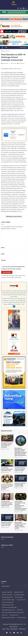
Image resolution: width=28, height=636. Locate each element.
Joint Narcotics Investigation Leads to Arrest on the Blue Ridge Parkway (6, 503)
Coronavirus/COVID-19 (8, 599)
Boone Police (19, 597)
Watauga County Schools (14, 216)
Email (3, 254)
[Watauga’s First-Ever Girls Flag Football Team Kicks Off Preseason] (7, 437)
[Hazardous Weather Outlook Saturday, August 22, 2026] (21, 462)
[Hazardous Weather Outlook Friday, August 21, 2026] (21, 478)
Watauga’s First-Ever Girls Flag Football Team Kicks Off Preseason (7, 445)
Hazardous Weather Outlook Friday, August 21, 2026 (20, 484)
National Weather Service (8, 609)
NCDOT (20, 609)
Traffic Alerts (22, 629)
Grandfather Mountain (8, 604)
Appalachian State (7, 592)
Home (4, 51)
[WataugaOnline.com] (14, 3)
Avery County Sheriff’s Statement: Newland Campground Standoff (7, 487)
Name (3, 247)
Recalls (4, 615)
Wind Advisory (21, 617)
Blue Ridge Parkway (7, 597)
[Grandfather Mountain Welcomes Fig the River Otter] (7, 462)
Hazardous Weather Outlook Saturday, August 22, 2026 (20, 469)
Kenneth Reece (5, 63)
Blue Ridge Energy (19, 594)
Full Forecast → (23, 47)
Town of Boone (13, 615)
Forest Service (21, 599)
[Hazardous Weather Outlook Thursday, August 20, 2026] (7, 517)
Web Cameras (14, 629)
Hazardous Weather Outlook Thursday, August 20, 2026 (6, 524)
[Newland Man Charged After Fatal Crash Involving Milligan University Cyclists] (21, 517)
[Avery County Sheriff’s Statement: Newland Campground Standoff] (7, 479)
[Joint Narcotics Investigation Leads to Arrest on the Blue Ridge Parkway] (7, 496)
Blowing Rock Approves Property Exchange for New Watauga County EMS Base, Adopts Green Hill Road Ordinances (21, 451)
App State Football (7, 594)
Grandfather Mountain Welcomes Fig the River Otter (6, 469)
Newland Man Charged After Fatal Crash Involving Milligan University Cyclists (20, 525)
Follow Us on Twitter (7, 545)
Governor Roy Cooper (7, 602)
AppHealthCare (18, 592)
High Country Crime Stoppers (9, 607)
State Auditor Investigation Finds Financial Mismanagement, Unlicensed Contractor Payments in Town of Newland (21, 506)
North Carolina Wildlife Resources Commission (13, 612)
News (7, 51)
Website (3, 260)
